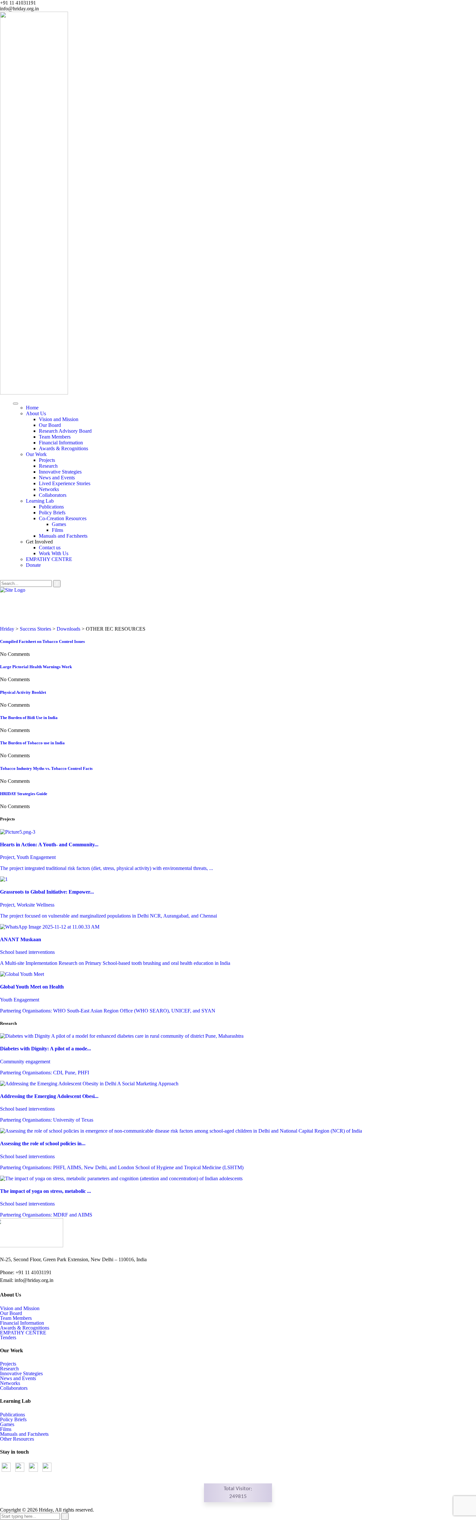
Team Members (55, 437)
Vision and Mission (58, 419)
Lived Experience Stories (64, 483)
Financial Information (61, 442)
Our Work (36, 454)
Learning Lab (40, 501)
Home (32, 407)
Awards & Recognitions (63, 448)
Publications (51, 506)
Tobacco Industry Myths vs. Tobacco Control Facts (46, 768)
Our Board (50, 425)
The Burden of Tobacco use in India (32, 742)
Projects (47, 460)
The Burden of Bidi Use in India (29, 717)
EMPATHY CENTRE (49, 559)
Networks (49, 489)
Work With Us (53, 553)
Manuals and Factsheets (63, 536)
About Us (36, 413)
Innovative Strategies (60, 471)
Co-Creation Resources (62, 518)
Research (48, 466)
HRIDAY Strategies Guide (23, 793)
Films (57, 530)
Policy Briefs (52, 512)
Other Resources (17, 1439)
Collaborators (52, 495)
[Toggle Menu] (15, 404)
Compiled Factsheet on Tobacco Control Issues (42, 641)
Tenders (8, 1337)
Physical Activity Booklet (23, 692)
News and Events (57, 477)
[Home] (12, 590)
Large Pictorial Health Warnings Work (36, 666)
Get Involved (39, 541)
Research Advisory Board (65, 431)
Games (59, 524)
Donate (33, 565)
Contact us (50, 547)
